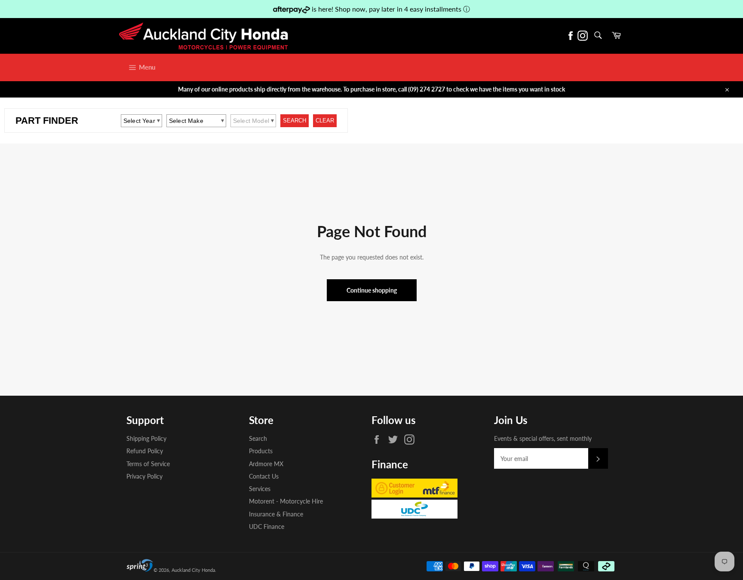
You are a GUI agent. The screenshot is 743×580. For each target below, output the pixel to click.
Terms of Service (148, 463)
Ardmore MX (266, 463)
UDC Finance (266, 526)
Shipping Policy (146, 438)
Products (261, 451)
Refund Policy (144, 451)
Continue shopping (372, 290)
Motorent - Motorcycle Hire (286, 501)
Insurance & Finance (276, 514)
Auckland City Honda (193, 570)
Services (259, 488)
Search (258, 438)
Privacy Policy (144, 476)
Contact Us (264, 476)
